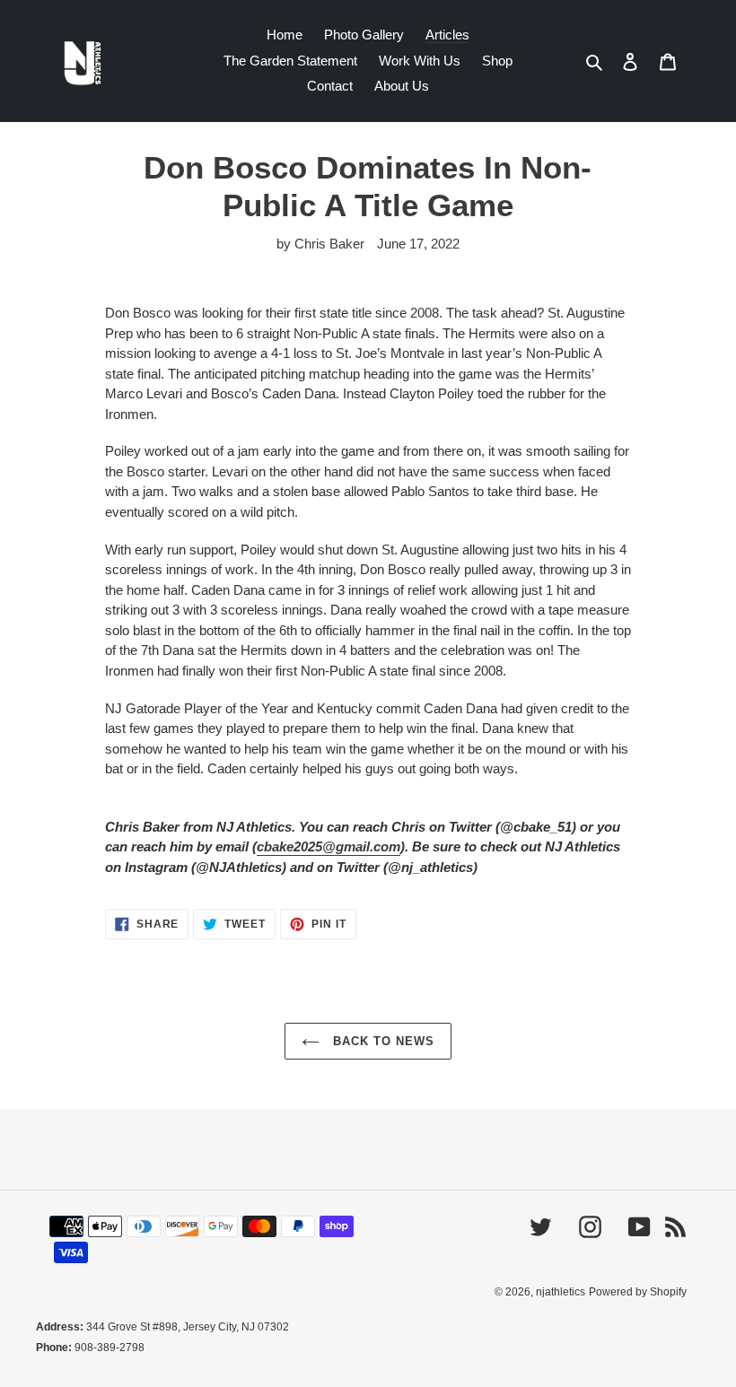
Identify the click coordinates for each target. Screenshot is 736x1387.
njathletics (560, 1292)
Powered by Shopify (638, 1292)
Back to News (382, 1041)
